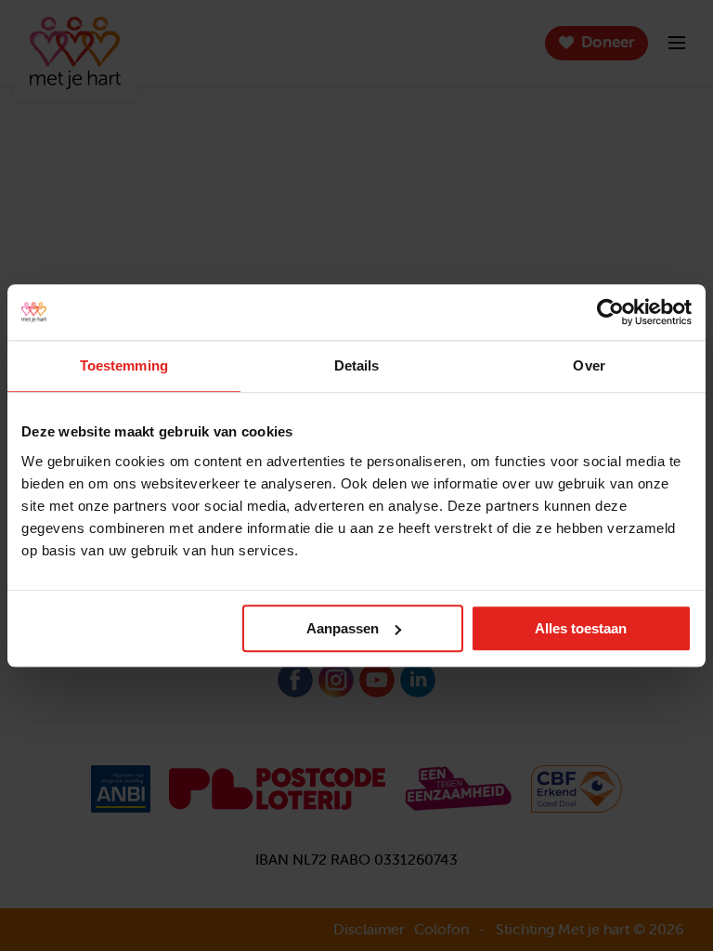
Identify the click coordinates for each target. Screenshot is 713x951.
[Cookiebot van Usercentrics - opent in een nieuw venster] (610, 312)
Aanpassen (342, 628)
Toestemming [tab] (124, 365)
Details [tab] (357, 365)
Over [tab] (588, 365)
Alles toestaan (581, 628)
